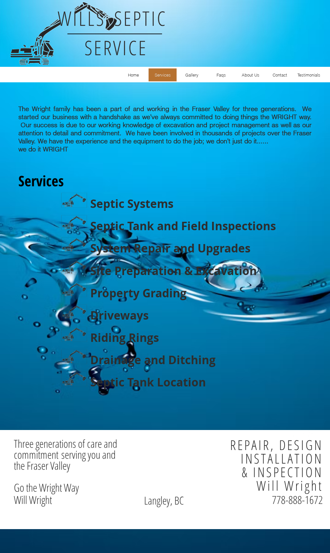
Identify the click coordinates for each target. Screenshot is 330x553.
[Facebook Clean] (292, 434)
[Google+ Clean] (311, 434)
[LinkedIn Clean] (301, 434)
